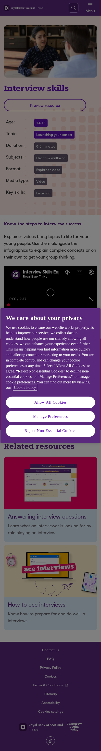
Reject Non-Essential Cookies (50, 431)
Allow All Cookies (50, 402)
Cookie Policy (25, 387)
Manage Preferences (50, 416)
